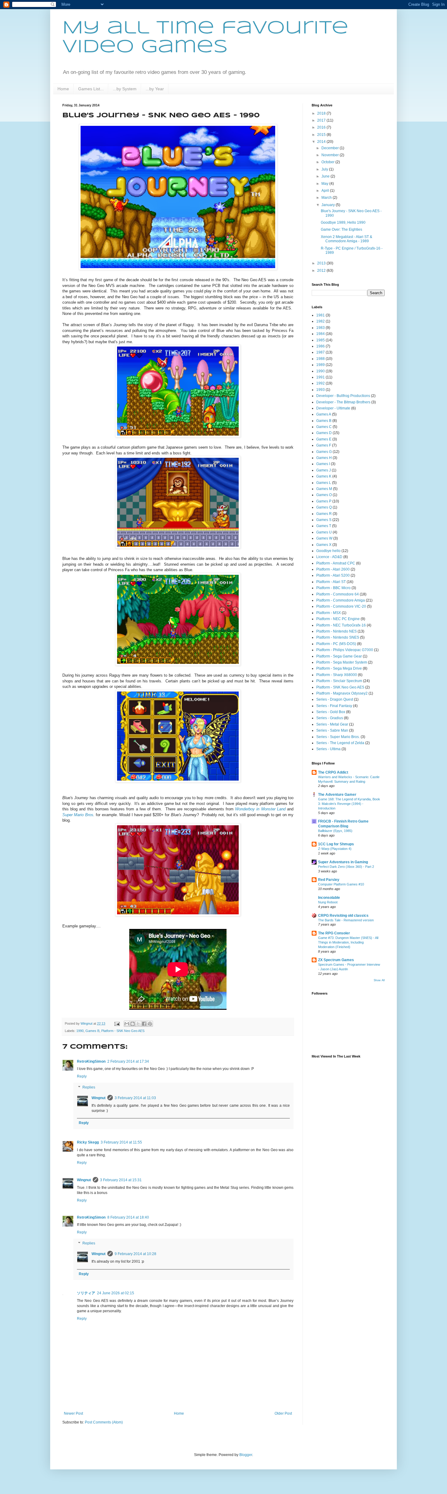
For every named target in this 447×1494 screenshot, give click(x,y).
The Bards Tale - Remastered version (346, 920)
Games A (323, 414)
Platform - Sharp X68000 (336, 675)
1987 (320, 352)
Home (63, 88)
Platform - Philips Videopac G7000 (344, 650)
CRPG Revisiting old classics (343, 915)
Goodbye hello (328, 551)
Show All (379, 980)
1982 (320, 321)
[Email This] (127, 1024)
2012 (322, 270)
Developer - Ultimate (333, 408)
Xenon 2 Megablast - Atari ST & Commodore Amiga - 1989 (346, 239)
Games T (323, 526)
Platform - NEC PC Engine (338, 619)
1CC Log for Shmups (336, 844)
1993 (320, 390)
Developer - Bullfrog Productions (343, 396)
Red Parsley (328, 880)
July (325, 169)
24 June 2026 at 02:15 (115, 1293)
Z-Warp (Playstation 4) (335, 849)
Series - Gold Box (330, 712)
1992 (320, 383)
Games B (92, 1031)
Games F (323, 445)
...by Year (155, 88)
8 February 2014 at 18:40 (128, 1217)
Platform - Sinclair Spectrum (339, 681)
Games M (324, 489)
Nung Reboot (328, 902)
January (328, 205)
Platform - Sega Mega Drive (339, 668)
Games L (323, 483)
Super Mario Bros (77, 815)
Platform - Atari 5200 (333, 575)
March (327, 197)
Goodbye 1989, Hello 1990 (343, 222)
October (328, 162)
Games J (323, 470)
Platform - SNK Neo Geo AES (122, 1031)
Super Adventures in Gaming (343, 862)
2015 (322, 135)
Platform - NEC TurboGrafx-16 (341, 625)
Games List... (91, 88)
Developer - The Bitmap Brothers (343, 402)
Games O (324, 495)
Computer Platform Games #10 (341, 884)
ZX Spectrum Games (336, 960)
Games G (324, 452)
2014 (322, 142)
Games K (323, 476)
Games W (324, 538)
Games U (324, 532)
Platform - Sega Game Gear (339, 656)
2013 (322, 263)
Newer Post (73, 1413)
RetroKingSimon (91, 1061)
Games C (324, 427)
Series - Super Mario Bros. (338, 737)
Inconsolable (329, 897)
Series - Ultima (328, 749)
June (326, 176)
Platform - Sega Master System (341, 662)
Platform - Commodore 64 (337, 594)
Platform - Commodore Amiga (340, 600)
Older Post (283, 1413)
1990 (80, 1031)
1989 (320, 365)
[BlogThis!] (133, 1024)
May (325, 183)
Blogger (245, 1455)
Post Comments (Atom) (104, 1422)
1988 (320, 359)
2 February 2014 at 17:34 (128, 1061)
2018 (322, 113)
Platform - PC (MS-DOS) (336, 644)
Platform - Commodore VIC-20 (341, 606)
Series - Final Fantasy (334, 706)
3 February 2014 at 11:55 (121, 1142)
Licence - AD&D (329, 557)
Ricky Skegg (88, 1142)
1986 (320, 346)
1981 (320, 315)
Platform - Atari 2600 (333, 569)
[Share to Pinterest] (150, 1024)
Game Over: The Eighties (341, 229)
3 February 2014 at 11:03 (135, 1098)
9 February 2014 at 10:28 (135, 1254)
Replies (88, 1087)
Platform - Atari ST (331, 582)
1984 (320, 334)
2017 (322, 120)
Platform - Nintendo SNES (337, 637)
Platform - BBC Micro (333, 588)
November (330, 155)
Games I (323, 464)
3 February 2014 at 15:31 (121, 1180)
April (325, 190)
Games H (324, 458)
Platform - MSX (328, 613)
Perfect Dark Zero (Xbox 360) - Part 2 (346, 866)
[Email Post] (117, 1023)
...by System (125, 88)
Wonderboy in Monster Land (260, 809)
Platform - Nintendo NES (336, 631)
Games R (324, 514)
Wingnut (99, 1098)
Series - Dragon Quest (334, 699)
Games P (323, 501)
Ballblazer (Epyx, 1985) (335, 831)
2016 (322, 127)
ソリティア (86, 1293)
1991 (320, 377)
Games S (323, 520)
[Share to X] (138, 1024)
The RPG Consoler (334, 933)
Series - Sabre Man (332, 730)
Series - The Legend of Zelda (340, 743)
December (330, 148)
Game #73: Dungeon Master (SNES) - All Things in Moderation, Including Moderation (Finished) (348, 942)
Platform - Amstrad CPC (335, 563)
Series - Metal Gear (332, 724)
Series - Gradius (329, 718)
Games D (324, 433)
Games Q (324, 507)
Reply (82, 1076)
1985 (320, 340)
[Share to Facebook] (144, 1024)
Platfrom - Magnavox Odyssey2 (342, 693)
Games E (323, 439)
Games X (323, 545)
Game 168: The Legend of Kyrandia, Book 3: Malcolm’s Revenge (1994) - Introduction (349, 803)
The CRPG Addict (333, 772)
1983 (320, 328)
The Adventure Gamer (337, 794)
